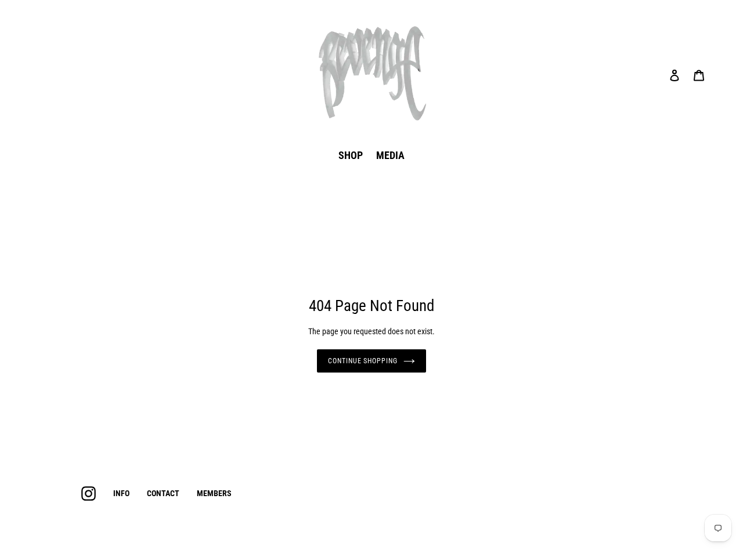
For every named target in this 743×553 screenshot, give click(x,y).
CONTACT (163, 493)
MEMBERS (214, 493)
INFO (121, 493)
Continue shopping (363, 361)
